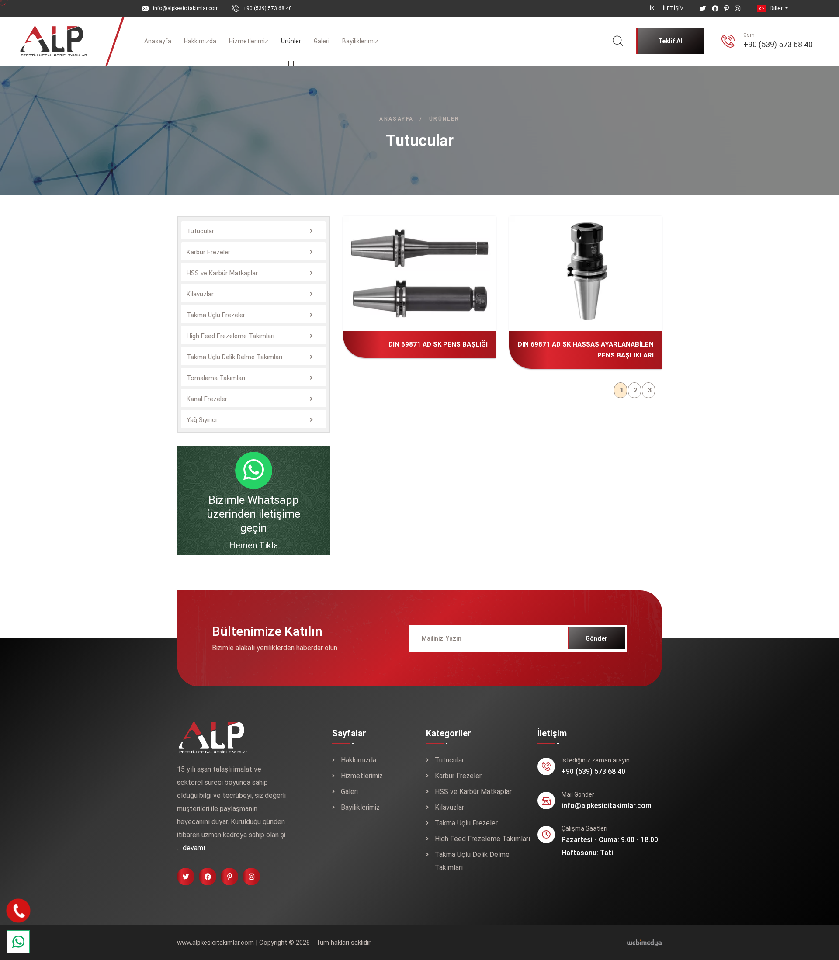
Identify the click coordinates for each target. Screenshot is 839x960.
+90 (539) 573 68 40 (267, 8)
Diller (775, 8)
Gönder (596, 638)
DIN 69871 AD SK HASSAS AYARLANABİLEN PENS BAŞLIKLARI (608, 266)
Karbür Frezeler (458, 776)
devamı (194, 848)
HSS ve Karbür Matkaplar (473, 791)
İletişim (673, 8)
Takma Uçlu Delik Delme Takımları (472, 861)
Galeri (321, 41)
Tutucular (449, 760)
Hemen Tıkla (253, 545)
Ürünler (291, 41)
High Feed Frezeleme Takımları (482, 839)
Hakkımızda (200, 41)
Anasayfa (157, 41)
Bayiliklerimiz (360, 41)
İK (652, 8)
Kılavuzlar (449, 807)
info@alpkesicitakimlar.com (186, 8)
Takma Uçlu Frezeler (466, 823)
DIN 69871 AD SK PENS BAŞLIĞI (433, 277)
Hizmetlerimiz (248, 41)
